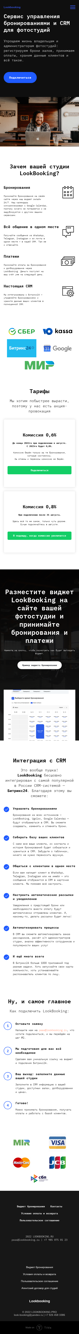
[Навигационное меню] (72, 7)
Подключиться (20, 77)
